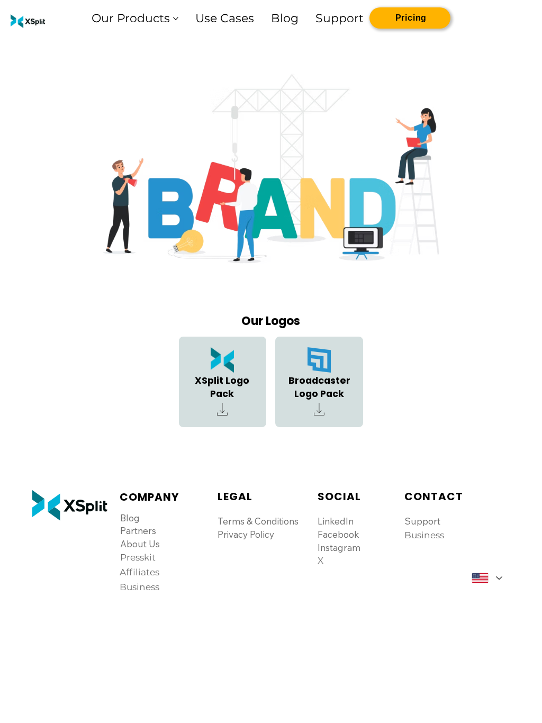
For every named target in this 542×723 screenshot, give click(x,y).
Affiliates (139, 572)
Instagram (339, 547)
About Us (140, 543)
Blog (130, 517)
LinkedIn (336, 521)
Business (424, 535)
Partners (138, 530)
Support (422, 521)
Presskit (138, 557)
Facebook (338, 534)
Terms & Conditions (258, 521)
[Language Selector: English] (487, 578)
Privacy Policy (246, 534)
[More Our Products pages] (175, 18)
